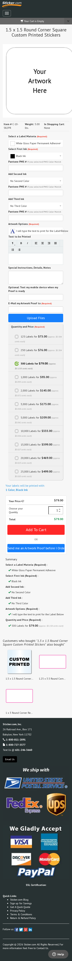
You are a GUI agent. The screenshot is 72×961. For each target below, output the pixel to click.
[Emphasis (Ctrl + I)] (27, 243)
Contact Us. (43, 948)
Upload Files (36, 318)
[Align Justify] (55, 243)
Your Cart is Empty (33, 21)
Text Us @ (17, 750)
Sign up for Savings (21, 903)
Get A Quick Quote (20, 907)
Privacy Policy (17, 910)
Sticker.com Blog (19, 899)
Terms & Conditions (21, 914)
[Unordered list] (12, 250)
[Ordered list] (19, 250)
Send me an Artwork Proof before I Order (36, 548)
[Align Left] (36, 243)
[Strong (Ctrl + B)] (21, 243)
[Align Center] (42, 243)
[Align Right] (49, 243)
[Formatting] (12, 243)
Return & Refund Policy (23, 918)
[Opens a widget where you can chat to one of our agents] (58, 954)
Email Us (10, 759)
